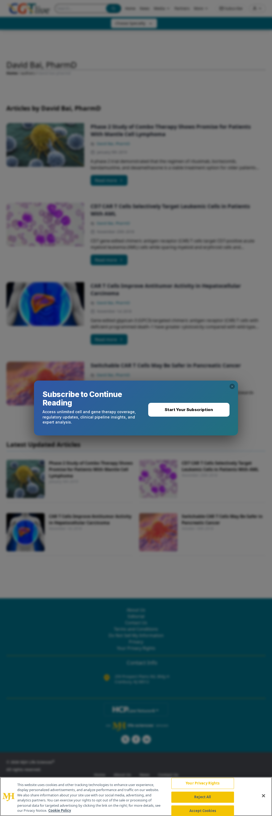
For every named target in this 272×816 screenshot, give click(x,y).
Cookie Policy (59, 810)
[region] (136, 796)
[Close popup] (232, 386)
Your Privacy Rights (202, 783)
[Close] (263, 796)
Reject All (202, 797)
